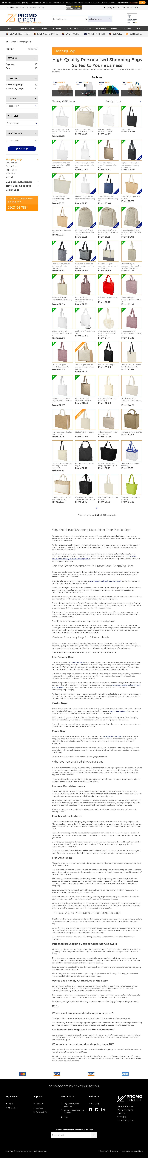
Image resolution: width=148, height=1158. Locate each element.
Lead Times (13, 78)
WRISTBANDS (47, 34)
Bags (10, 28)
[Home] (104, 7)
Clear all (33, 49)
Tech (138, 28)
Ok (142, 2)
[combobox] (100, 19)
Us (136, 34)
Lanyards (87, 28)
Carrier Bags (11, 166)
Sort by (109, 101)
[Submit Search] (86, 19)
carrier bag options (117, 837)
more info (134, 3)
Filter (22, 149)
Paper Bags (11, 170)
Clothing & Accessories (26, 28)
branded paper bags (113, 862)
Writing (44, 28)
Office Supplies (72, 28)
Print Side (13, 116)
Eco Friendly (11, 163)
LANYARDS (20, 34)
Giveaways (126, 28)
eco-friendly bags (76, 788)
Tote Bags (10, 173)
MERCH (73, 34)
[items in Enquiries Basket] (124, 7)
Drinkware (56, 28)
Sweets (114, 28)
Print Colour (15, 133)
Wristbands (101, 28)
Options (12, 58)
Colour (12, 99)
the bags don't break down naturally (105, 707)
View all (9, 177)
